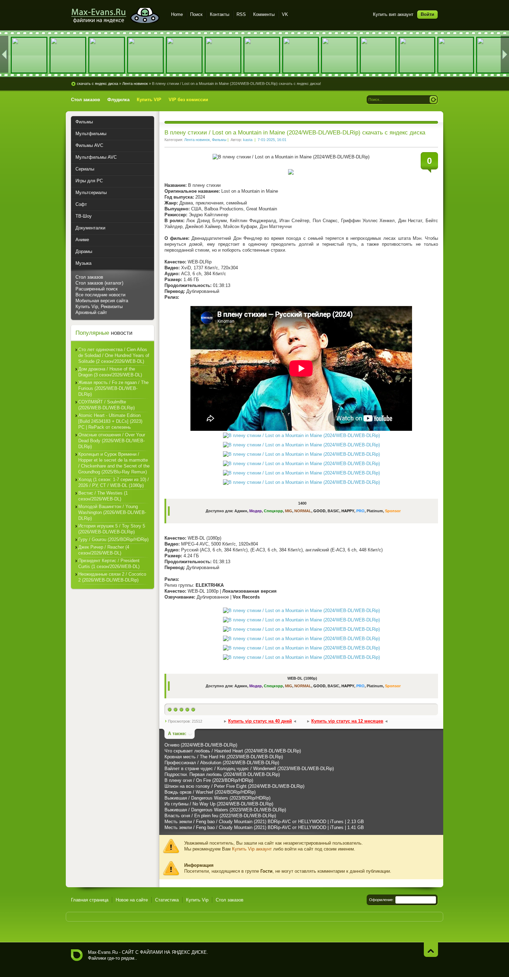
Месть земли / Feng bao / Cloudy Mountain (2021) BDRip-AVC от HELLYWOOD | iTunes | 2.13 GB (264, 821)
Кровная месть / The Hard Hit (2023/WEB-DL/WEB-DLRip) (223, 756)
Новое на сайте (132, 899)
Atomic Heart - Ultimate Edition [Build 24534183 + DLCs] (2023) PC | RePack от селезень (110, 421)
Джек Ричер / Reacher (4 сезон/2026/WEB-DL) (103, 550)
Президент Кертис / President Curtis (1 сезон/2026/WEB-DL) (109, 563)
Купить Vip (197, 899)
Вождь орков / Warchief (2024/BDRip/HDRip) (210, 792)
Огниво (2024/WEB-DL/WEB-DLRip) (200, 745)
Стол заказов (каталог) (99, 283)
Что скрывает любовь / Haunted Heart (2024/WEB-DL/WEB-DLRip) (232, 750)
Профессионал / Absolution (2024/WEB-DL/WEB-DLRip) (221, 762)
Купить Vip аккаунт (252, 849)
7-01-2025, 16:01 (272, 140)
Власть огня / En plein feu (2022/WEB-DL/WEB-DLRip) (220, 815)
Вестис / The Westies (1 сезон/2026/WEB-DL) (103, 495)
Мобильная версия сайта (101, 300)
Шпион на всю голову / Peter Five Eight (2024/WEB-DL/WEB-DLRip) (234, 786)
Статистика (167, 899)
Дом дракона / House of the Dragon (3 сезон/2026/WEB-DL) (110, 371)
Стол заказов (89, 277)
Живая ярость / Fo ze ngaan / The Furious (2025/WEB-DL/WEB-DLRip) (113, 388)
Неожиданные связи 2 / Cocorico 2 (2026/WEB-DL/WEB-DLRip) (112, 577)
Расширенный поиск (96, 288)
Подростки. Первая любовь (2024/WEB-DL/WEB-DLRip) (222, 774)
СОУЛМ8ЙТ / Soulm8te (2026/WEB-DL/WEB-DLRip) (106, 404)
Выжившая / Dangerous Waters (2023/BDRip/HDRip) (217, 798)
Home (177, 14)
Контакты (219, 14)
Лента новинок (197, 140)
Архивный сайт (91, 312)
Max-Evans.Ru (103, 952)
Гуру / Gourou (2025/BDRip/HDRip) (113, 539)
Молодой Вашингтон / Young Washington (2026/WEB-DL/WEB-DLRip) (112, 512)
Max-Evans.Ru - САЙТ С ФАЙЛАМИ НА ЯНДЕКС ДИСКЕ (77, 955)
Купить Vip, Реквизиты (99, 306)
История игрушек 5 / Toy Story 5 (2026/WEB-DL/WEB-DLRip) (111, 528)
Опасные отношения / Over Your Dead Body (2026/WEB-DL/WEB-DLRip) (111, 440)
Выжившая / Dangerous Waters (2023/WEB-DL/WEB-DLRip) (225, 809)
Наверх (431, 949)
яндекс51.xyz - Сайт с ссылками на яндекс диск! (117, 15)
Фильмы (219, 140)
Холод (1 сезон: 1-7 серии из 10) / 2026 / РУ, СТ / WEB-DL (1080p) (113, 482)
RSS (241, 14)
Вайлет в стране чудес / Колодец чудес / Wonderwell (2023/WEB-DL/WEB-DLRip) (249, 768)
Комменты (264, 14)
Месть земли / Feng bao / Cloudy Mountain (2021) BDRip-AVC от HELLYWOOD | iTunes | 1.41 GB (264, 827)
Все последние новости (100, 294)
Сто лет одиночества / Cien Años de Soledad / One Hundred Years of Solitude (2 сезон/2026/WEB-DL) (113, 355)
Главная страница (89, 899)
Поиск (196, 14)
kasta (247, 140)
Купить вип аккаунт (393, 14)
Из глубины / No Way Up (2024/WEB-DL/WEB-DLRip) (218, 803)
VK (285, 14)
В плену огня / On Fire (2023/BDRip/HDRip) (208, 780)
